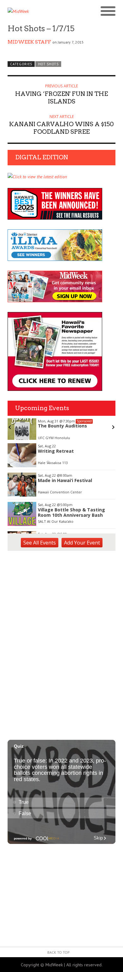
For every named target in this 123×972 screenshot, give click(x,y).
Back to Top (58, 952)
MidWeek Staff (29, 42)
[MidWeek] (35, 11)
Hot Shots (48, 64)
